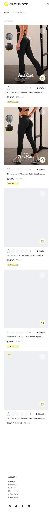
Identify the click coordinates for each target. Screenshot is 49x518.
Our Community (13, 497)
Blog (9, 491)
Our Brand (11, 482)
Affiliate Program (13, 494)
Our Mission (12, 485)
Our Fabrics (12, 488)
